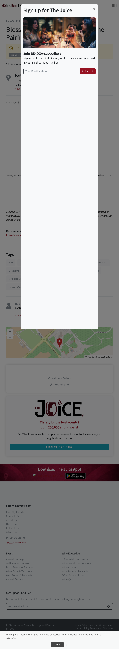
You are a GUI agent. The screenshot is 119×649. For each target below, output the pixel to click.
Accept (57, 645)
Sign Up (88, 71)
